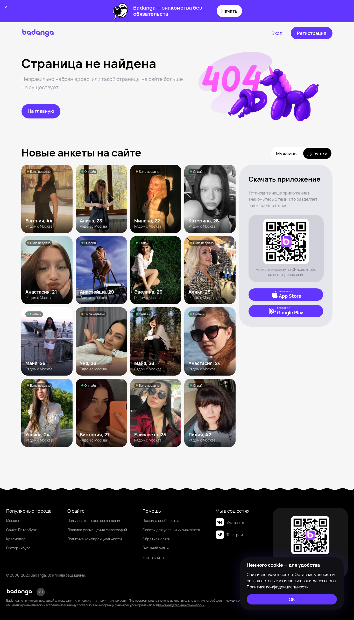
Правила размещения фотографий (97, 529)
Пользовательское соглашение (94, 520)
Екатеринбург (18, 548)
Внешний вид (154, 548)
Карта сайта (153, 557)
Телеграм (234, 534)
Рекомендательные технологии (181, 605)
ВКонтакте (235, 522)
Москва (12, 520)
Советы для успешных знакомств (171, 529)
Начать (229, 11)
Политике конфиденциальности (278, 587)
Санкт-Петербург (21, 529)
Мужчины (287, 153)
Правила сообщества (161, 520)
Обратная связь (156, 538)
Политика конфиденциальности (94, 538)
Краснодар (16, 538)
